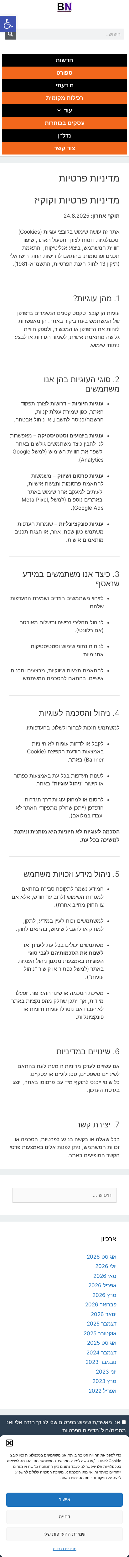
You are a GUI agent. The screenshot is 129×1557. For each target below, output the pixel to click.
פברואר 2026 (100, 1304)
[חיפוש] (10, 34)
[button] (8, 24)
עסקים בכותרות (65, 123)
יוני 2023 (106, 1372)
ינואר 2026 (103, 1314)
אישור (64, 1499)
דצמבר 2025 (101, 1324)
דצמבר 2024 (101, 1352)
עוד (68, 110)
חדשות (64, 60)
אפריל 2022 (102, 1391)
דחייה (64, 1517)
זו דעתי (64, 85)
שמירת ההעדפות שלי (64, 1534)
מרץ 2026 (104, 1295)
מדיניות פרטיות (64, 1548)
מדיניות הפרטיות (80, 1430)
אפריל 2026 (102, 1285)
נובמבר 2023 (100, 1362)
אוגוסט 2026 (101, 1257)
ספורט (64, 73)
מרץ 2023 (104, 1381)
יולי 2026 (105, 1266)
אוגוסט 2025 (101, 1343)
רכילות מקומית (64, 98)
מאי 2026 (104, 1276)
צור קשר (64, 148)
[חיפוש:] (64, 1195)
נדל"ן (64, 136)
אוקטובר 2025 (100, 1333)
